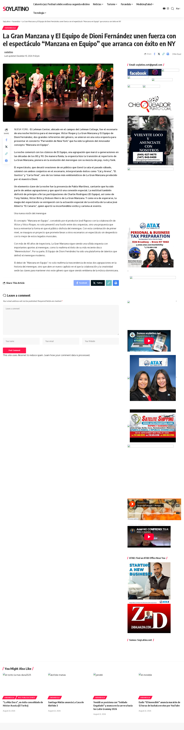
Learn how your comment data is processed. (67, 355)
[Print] (168, 54)
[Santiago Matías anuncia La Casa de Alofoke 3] (69, 685)
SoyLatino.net (132, 525)
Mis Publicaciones (26, 697)
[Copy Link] (163, 54)
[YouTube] (164, 8)
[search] (172, 8)
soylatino (8, 52)
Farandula (10, 28)
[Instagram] (168, 8)
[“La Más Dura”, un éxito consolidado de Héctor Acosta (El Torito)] (24, 685)
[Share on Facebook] (154, 54)
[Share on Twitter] (159, 54)
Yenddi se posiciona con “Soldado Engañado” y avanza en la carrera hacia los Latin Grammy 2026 (113, 705)
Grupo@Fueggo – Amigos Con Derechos (151, 525)
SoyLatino (16, 8)
